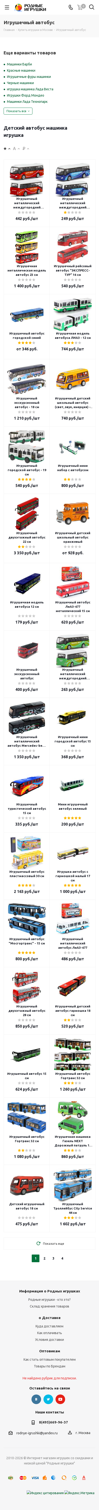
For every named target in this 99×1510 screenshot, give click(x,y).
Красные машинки (21, 70)
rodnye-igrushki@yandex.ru (37, 1433)
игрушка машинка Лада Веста (30, 89)
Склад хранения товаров (49, 1306)
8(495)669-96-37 (53, 1422)
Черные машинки (20, 83)
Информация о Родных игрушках (49, 1291)
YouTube (60, 1399)
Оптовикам (49, 1351)
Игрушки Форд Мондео (25, 95)
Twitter (48, 1399)
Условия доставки (49, 1340)
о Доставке (50, 1318)
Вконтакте (36, 1399)
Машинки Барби (19, 64)
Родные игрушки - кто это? (49, 1300)
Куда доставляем (49, 1326)
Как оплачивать (49, 1333)
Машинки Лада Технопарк (27, 102)
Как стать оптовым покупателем (50, 1359)
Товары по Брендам (49, 1366)
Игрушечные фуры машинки (29, 77)
